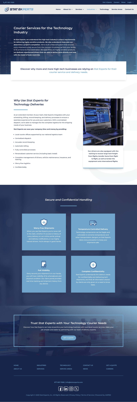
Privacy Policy (74, 395)
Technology (104, 9)
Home (58, 9)
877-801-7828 (59, 382)
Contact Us (129, 9)
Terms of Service (87, 395)
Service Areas (117, 9)
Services (79, 9)
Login (129, 2)
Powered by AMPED (103, 395)
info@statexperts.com (74, 382)
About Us (67, 9)
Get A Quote (107, 2)
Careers (116, 2)
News (123, 2)
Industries (91, 9)
